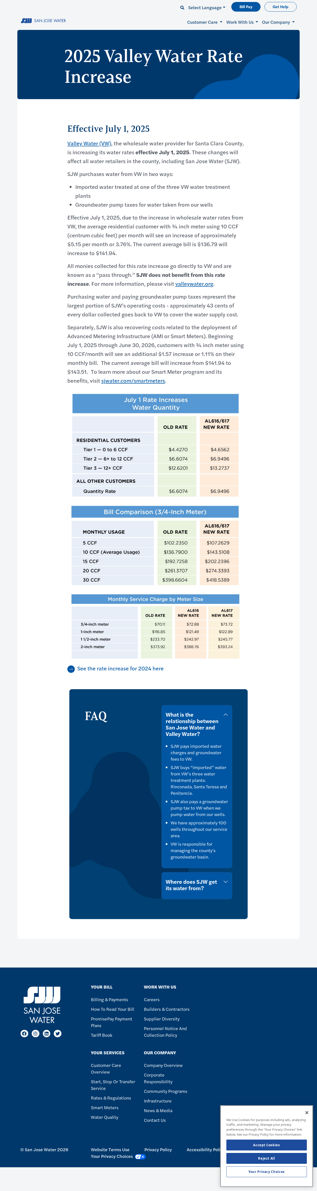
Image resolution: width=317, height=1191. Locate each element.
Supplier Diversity (162, 1018)
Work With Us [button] (240, 22)
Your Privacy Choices (266, 1171)
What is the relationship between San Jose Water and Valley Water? (192, 724)
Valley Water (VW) (89, 143)
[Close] (306, 1112)
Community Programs (165, 1091)
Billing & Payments (109, 999)
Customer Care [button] (203, 22)
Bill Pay (245, 6)
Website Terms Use (110, 1149)
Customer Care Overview (106, 1068)
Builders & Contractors (166, 1009)
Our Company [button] (276, 22)
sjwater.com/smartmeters (133, 380)
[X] (57, 1034)
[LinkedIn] (47, 1034)
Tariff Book (101, 1035)
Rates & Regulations (111, 1098)
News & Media (158, 1110)
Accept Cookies (266, 1145)
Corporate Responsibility (158, 1078)
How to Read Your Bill (112, 1009)
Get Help (281, 6)
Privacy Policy (158, 1149)
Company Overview (163, 1065)
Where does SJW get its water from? (191, 885)
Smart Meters (104, 1107)
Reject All (266, 1158)
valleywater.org (194, 283)
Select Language (205, 7)
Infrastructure (158, 1101)
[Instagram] (35, 1034)
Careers (151, 999)
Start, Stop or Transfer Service (113, 1084)
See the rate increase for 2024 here (120, 668)
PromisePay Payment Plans (111, 1021)
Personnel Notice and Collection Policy (165, 1031)
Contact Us (155, 1120)
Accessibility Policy (206, 1149)
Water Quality (104, 1117)
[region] (266, 1146)
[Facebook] (24, 1034)
